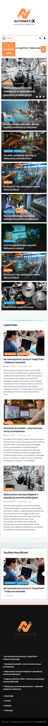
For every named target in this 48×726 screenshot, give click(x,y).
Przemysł (7, 182)
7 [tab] (40, 553)
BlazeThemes (41, 722)
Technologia (22, 83)
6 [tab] (37, 553)
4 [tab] (31, 553)
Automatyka (9, 83)
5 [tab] (34, 553)
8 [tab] (43, 553)
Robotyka (8, 151)
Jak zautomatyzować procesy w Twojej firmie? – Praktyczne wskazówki (21, 91)
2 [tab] (40, 97)
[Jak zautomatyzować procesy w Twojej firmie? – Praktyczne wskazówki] (24, 78)
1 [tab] (37, 97)
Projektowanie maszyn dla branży (18, 307)
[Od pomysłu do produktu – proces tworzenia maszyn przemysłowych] (24, 412)
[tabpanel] (24, 78)
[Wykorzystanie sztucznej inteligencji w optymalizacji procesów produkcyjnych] (24, 478)
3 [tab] (44, 97)
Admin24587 (11, 366)
